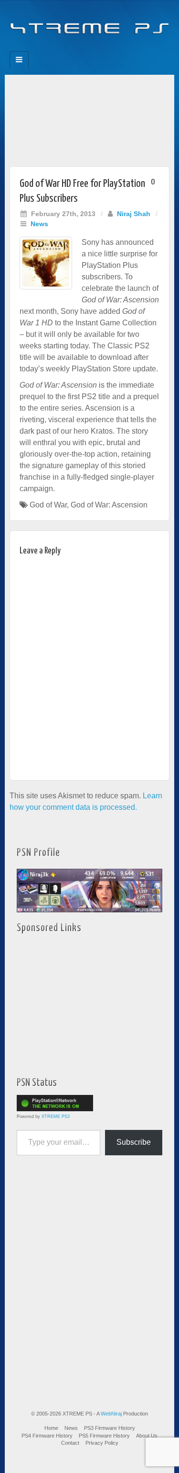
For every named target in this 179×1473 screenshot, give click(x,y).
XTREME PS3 (56, 1116)
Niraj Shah (133, 214)
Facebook (57, 48)
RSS (122, 48)
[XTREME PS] (89, 23)
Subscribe (133, 1142)
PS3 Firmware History (109, 1428)
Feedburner (70, 48)
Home (51, 1428)
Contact (70, 1443)
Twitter (96, 48)
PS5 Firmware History (104, 1435)
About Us (147, 1435)
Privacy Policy (101, 1443)
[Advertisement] (89, 118)
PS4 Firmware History (47, 1435)
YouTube (109, 48)
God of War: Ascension (109, 505)
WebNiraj (111, 1413)
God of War (48, 505)
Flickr (83, 48)
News (39, 224)
